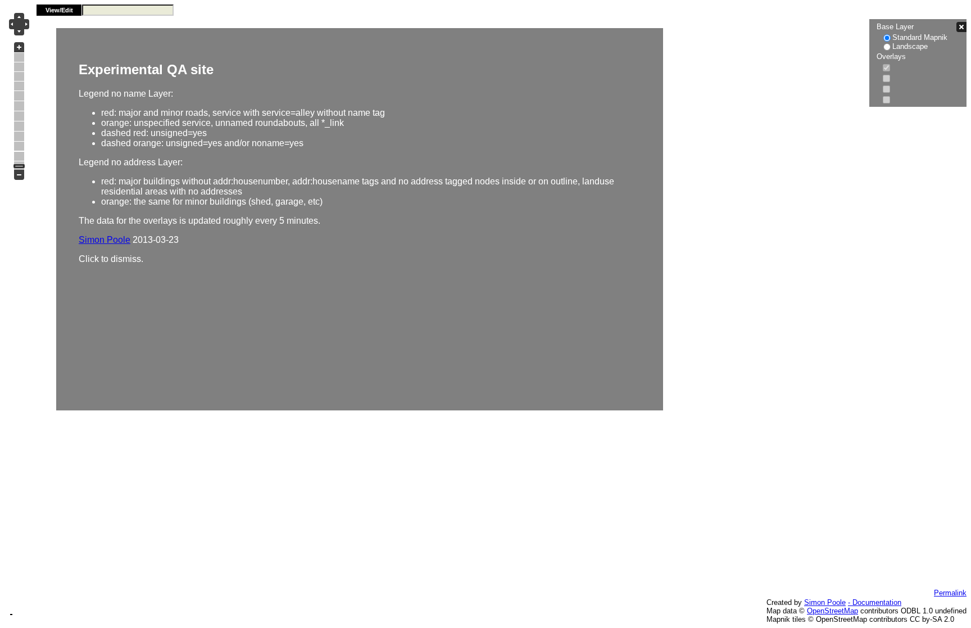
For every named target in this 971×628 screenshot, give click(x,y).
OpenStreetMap (832, 611)
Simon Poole (825, 602)
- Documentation (874, 602)
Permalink (950, 593)
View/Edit (59, 10)
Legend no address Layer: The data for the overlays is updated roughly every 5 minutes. (346, 163)
